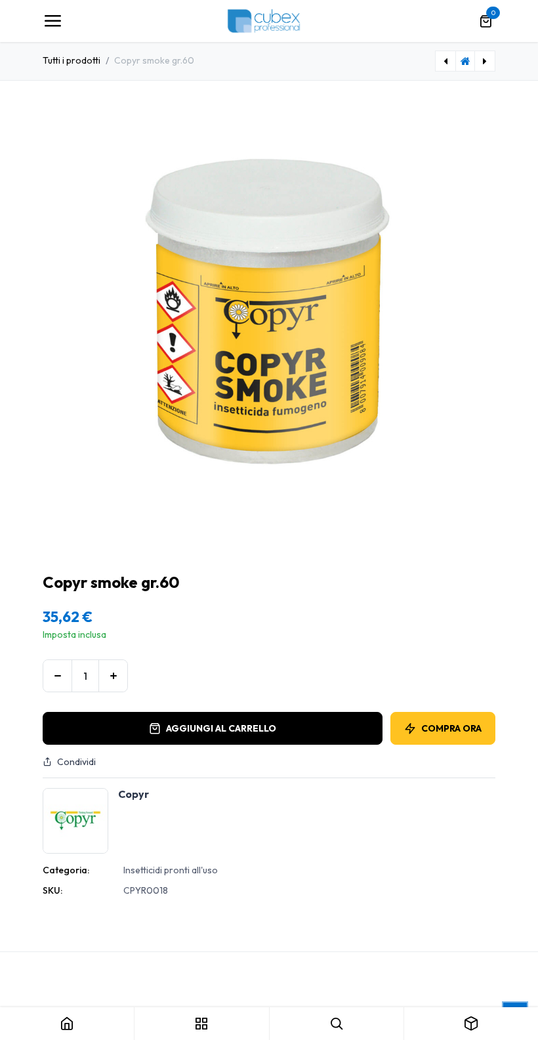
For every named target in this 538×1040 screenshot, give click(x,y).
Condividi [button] (76, 761)
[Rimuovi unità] (57, 676)
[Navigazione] (52, 21)
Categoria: (66, 870)
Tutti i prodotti (71, 60)
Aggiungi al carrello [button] (221, 728)
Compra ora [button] (451, 728)
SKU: (52, 890)
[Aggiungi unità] (113, 676)
